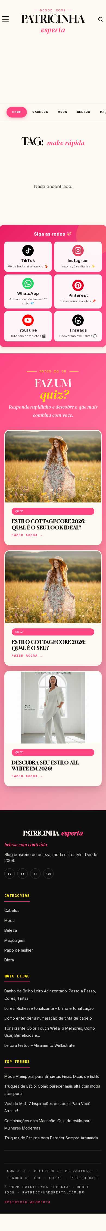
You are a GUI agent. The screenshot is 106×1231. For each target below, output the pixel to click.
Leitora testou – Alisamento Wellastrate (39, 1045)
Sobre (55, 1177)
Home (16, 112)
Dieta (9, 960)
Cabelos (40, 111)
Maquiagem (14, 940)
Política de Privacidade (63, 1170)
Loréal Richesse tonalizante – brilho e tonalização (49, 1008)
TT (35, 873)
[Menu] (5, 19)
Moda (62, 111)
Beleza (84, 111)
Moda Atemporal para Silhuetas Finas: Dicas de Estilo (51, 1076)
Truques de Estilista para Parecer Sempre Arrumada (51, 1138)
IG (9, 873)
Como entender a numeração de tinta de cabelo (48, 1018)
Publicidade (85, 1177)
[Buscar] (100, 19)
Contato (16, 1170)
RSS (48, 873)
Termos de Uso (23, 1177)
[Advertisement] (53, 70)
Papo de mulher (18, 950)
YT (22, 873)
